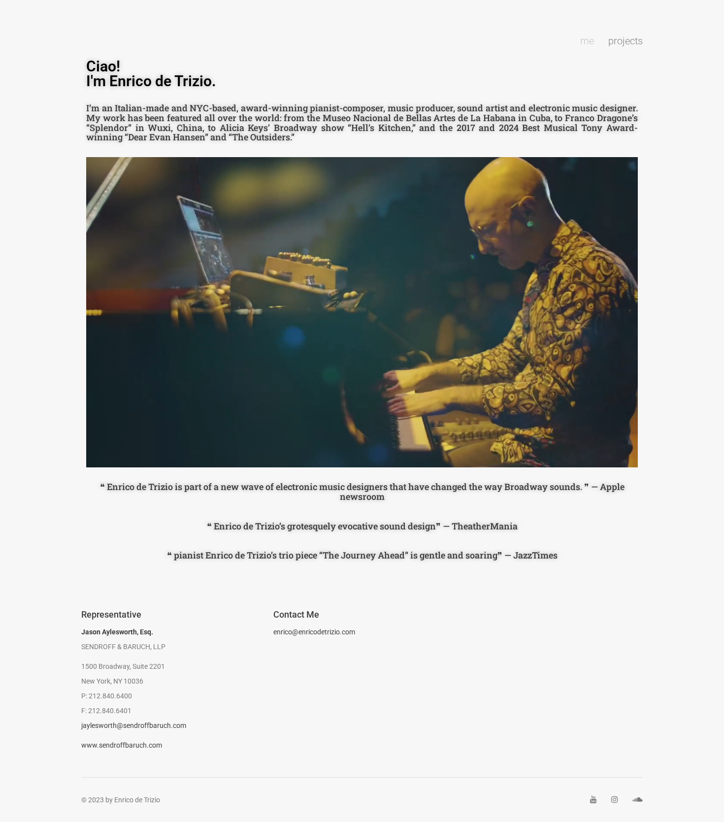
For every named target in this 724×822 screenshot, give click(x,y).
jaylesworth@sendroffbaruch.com (133, 725)
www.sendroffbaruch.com (121, 745)
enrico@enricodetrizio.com (314, 632)
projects (625, 41)
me (587, 41)
